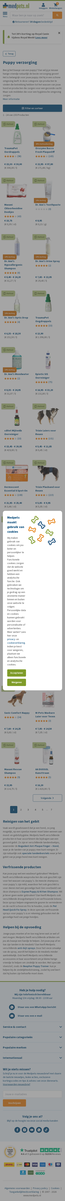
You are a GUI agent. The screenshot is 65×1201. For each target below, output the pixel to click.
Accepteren (16, 673)
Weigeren (17, 682)
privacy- (11, 639)
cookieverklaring (16, 643)
